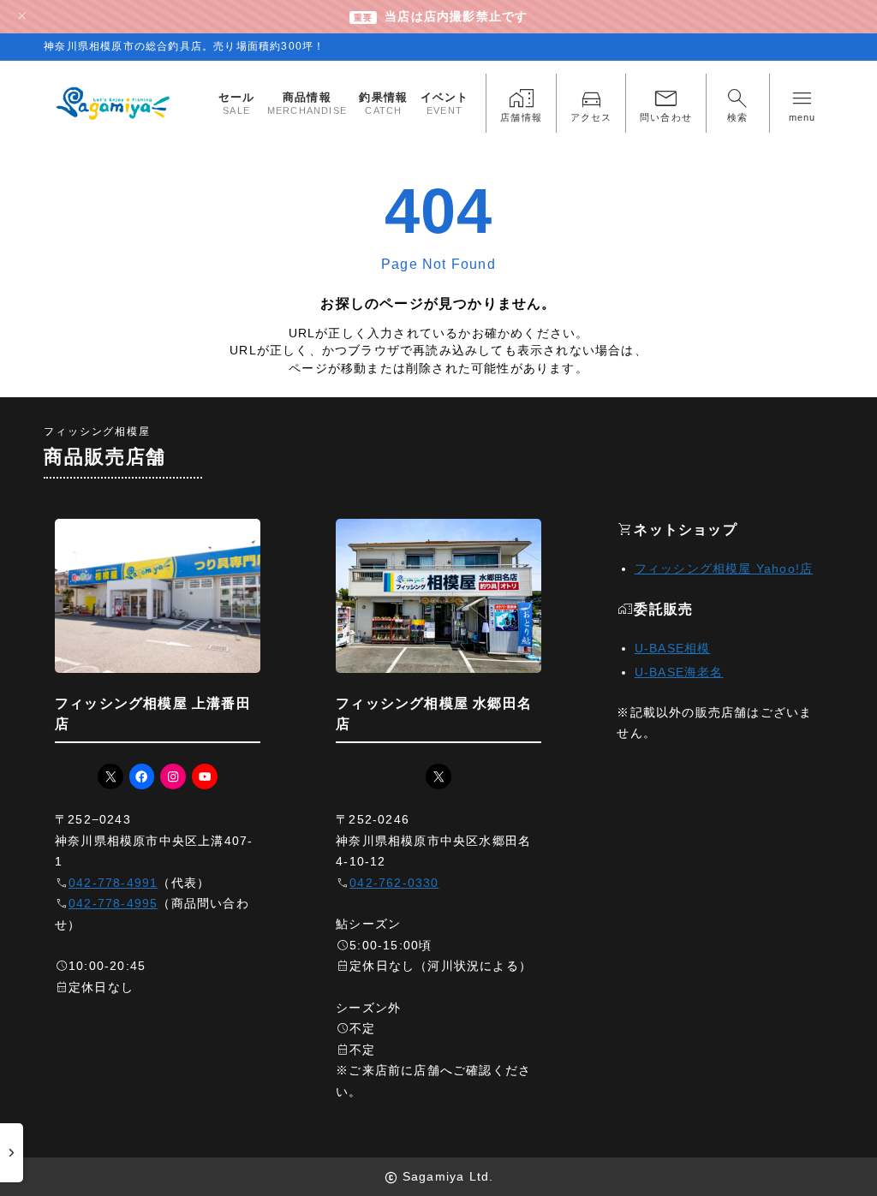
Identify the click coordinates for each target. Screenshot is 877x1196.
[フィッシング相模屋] (114, 103)
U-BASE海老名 (679, 672)
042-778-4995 (113, 903)
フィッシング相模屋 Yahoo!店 (724, 568)
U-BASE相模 (673, 648)
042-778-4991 (113, 883)
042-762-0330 (393, 883)
